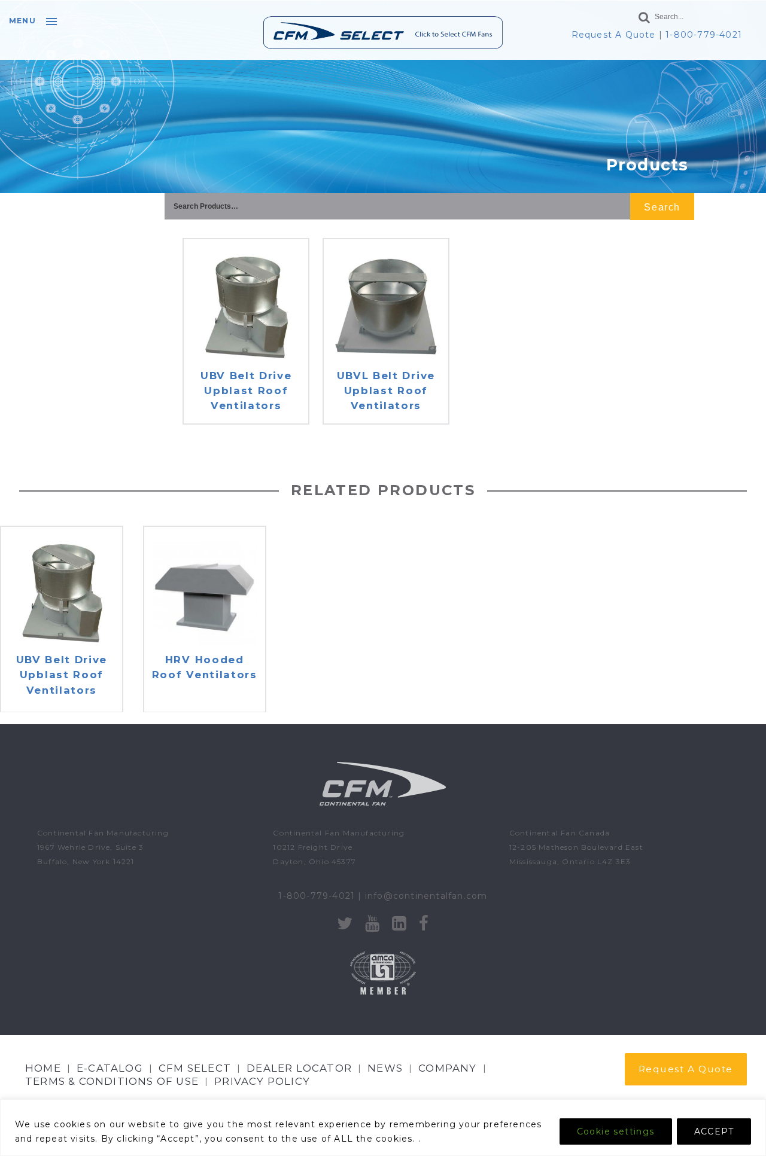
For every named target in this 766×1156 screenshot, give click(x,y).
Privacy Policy (262, 1081)
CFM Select (195, 1068)
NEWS (385, 1068)
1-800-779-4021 (703, 34)
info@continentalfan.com (426, 895)
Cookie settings (616, 1131)
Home (43, 1068)
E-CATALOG (110, 1068)
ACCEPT (714, 1131)
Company (447, 1068)
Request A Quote (614, 34)
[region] (383, 1127)
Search (662, 207)
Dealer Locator (299, 1068)
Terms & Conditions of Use (112, 1081)
